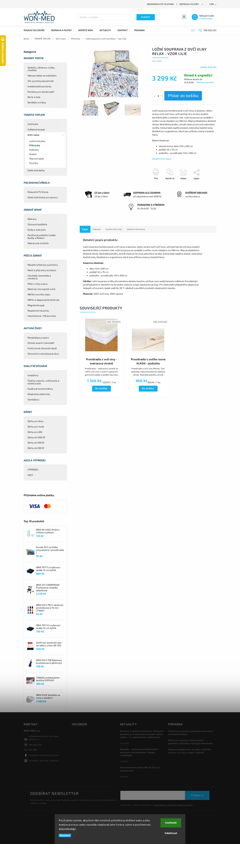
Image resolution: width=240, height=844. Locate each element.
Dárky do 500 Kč (36, 442)
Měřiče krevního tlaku (39, 294)
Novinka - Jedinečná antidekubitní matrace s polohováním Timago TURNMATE (139, 752)
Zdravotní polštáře (37, 224)
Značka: (208, 67)
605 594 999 (30, 749)
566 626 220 (35, 744)
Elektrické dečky (36, 170)
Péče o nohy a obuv (38, 283)
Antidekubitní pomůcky (39, 86)
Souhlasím (171, 823)
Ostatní (33, 154)
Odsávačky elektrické (39, 394)
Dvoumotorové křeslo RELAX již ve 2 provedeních (140, 769)
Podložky (34, 149)
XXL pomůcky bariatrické (41, 81)
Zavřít (206, 184)
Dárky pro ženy (35, 421)
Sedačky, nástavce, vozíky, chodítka (41, 69)
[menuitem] (36, 30)
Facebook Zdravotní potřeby (44, 755)
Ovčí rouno (33, 134)
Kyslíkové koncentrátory (40, 388)
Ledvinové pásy (37, 141)
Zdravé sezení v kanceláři (41, 342)
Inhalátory (33, 375)
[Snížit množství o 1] (154, 96)
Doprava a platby (189, 4)
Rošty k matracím (37, 229)
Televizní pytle (36, 158)
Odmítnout (171, 833)
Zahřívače (33, 124)
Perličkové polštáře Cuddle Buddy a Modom (42, 236)
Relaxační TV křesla (38, 192)
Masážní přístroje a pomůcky (43, 264)
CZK (211, 4)
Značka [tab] (113, 229)
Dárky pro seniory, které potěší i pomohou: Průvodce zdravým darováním (190, 742)
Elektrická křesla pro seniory (43, 197)
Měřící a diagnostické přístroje (43, 299)
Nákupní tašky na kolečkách (42, 75)
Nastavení (65, 835)
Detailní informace (161, 158)
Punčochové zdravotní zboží (42, 348)
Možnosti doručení (205, 82)
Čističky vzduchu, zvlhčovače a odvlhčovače (43, 382)
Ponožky (33, 163)
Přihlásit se (197, 795)
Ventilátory (33, 399)
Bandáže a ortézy (37, 102)
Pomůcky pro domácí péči (41, 91)
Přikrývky (34, 145)
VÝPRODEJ (33, 469)
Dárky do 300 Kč (36, 448)
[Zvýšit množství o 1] (161, 96)
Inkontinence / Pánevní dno (42, 315)
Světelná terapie (36, 129)
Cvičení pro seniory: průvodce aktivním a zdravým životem (190, 732)
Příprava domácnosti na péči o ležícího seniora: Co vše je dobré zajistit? (189, 751)
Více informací (67, 828)
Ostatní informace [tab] (136, 229)
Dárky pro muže (36, 426)
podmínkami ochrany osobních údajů (173, 805)
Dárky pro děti (35, 432)
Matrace (32, 219)
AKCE (30, 475)
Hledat (145, 17)
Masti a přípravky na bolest (42, 270)
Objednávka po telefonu (160, 4)
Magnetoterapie (36, 305)
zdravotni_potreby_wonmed (44, 760)
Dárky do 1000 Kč (36, 437)
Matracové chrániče (38, 243)
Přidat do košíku (183, 95)
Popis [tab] (85, 229)
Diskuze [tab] (97, 229)
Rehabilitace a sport (38, 337)
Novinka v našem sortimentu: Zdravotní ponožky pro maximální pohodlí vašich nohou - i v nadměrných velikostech (142, 734)
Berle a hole (34, 97)
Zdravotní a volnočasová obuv (43, 353)
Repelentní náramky (38, 310)
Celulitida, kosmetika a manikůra (39, 277)
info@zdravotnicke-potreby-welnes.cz (44, 738)
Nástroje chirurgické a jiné (41, 289)
